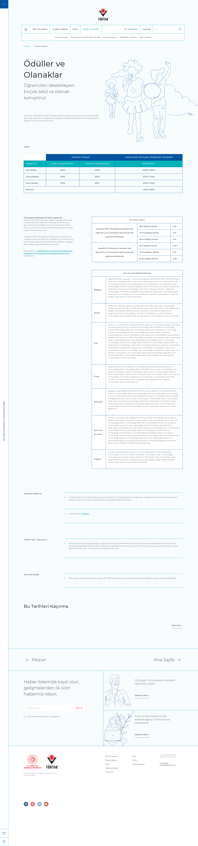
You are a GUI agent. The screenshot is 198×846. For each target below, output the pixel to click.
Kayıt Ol (79, 708)
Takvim (135, 760)
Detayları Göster (141, 695)
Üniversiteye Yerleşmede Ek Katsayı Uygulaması (85, 37)
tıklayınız (85, 514)
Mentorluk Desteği (145, 37)
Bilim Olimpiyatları (111, 756)
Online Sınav (132, 29)
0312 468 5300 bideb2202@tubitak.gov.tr (168, 764)
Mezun (107, 764)
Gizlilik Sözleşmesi (139, 764)
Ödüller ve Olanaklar (61, 37)
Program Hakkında (111, 760)
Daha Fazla (176, 625)
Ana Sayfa (27, 46)
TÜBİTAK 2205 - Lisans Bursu (128, 37)
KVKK (134, 756)
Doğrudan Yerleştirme (110, 37)
